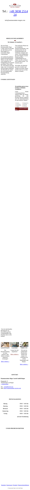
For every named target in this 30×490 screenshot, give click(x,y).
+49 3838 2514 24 (8, 386)
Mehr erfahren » (5, 361)
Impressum (9, 485)
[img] (15, 4)
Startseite (3, 485)
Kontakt (15, 485)
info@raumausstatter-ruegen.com (12, 388)
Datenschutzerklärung (23, 485)
